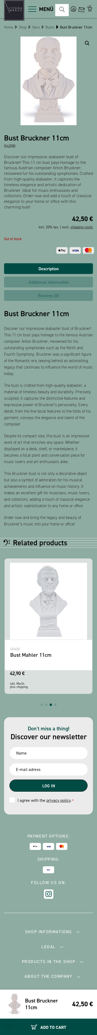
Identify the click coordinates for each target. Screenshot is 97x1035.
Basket (89, 9)
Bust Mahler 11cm (30, 654)
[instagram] (48, 894)
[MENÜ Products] (32, 9)
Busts (50, 27)
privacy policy (58, 800)
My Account (73, 9)
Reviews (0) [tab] (48, 295)
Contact (81, 9)
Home (8, 27)
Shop (23, 27)
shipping (22, 687)
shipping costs (82, 227)
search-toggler (62, 10)
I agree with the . (46, 800)
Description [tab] (49, 269)
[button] (41, 705)
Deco (36, 27)
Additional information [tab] (49, 282)
